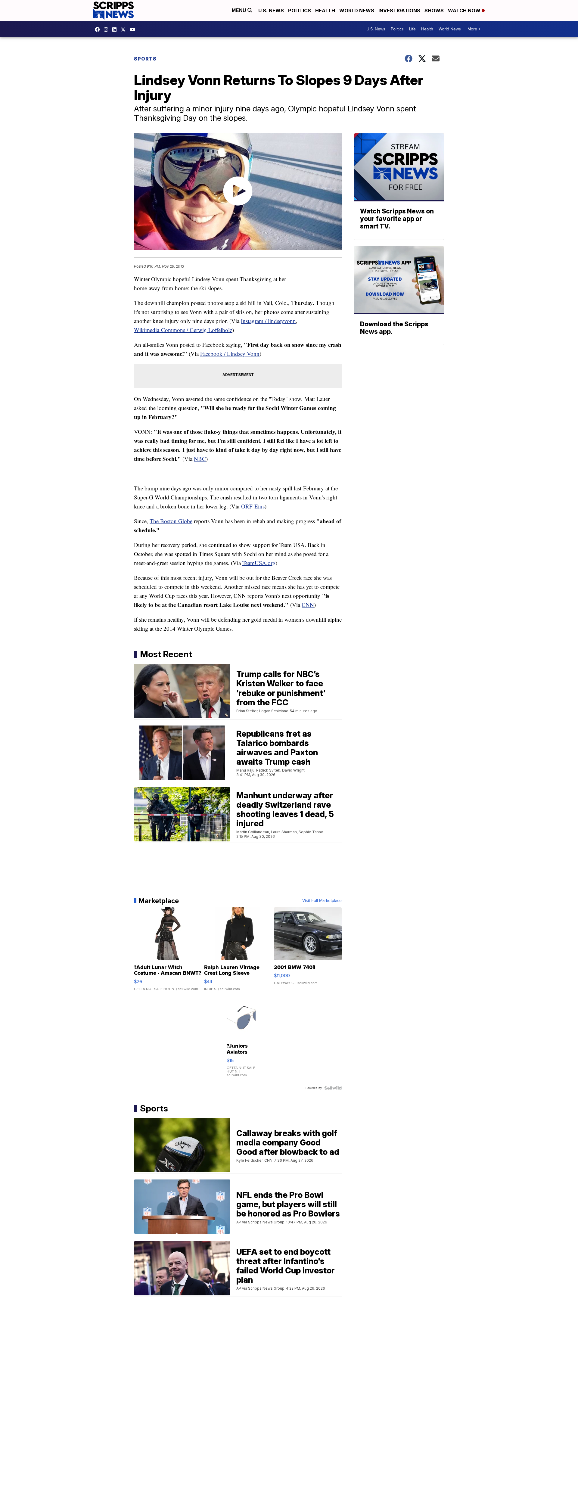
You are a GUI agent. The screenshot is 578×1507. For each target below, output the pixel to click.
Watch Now (465, 11)
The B (157, 521)
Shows (434, 11)
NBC (200, 458)
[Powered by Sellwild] (333, 1088)
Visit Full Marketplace (322, 901)
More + (474, 29)
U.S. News (271, 11)
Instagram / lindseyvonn (268, 321)
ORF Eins (253, 506)
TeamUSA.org (258, 563)
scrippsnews (99, 29)
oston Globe (178, 521)
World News (356, 11)
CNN (308, 604)
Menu (239, 10)
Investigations (399, 11)
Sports (145, 59)
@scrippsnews (134, 29)
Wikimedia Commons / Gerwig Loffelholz (183, 330)
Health (325, 11)
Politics (299, 11)
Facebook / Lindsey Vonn (229, 353)
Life (412, 29)
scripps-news (116, 29)
